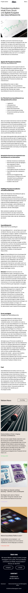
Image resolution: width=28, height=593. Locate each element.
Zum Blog (22, 400)
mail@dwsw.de (14, 576)
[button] (25, 590)
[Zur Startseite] (14, 2)
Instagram (8, 567)
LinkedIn (20, 567)
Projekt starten (4, 1)
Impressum (3, 583)
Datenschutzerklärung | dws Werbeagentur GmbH (17, 584)
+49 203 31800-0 (14, 578)
